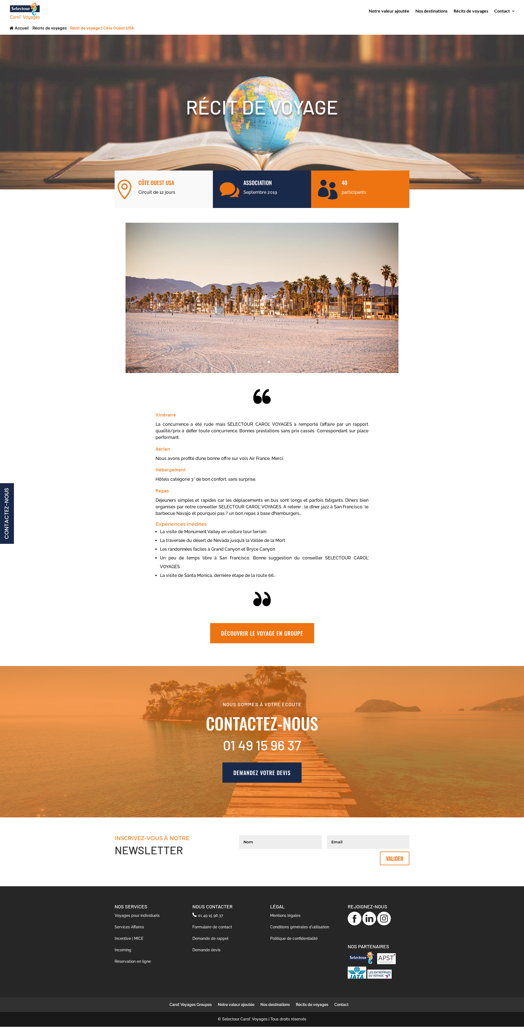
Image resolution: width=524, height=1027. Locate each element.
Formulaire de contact (212, 927)
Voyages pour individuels (137, 915)
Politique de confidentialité (294, 938)
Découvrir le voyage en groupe (262, 633)
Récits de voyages (471, 11)
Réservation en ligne (133, 961)
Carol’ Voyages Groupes (190, 1004)
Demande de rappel (210, 938)
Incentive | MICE (129, 938)
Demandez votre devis (262, 772)
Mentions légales (285, 915)
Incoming (123, 950)
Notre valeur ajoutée (389, 11)
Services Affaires (129, 927)
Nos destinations (431, 11)
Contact (502, 11)
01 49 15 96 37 (210, 915)
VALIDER (394, 858)
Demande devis (206, 950)
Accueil (22, 28)
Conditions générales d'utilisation (299, 927)
